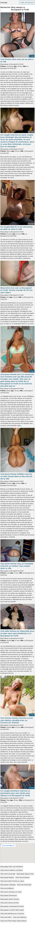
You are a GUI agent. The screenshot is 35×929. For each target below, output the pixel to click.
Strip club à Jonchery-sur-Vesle (11, 892)
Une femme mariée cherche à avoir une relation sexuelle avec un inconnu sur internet (16, 720)
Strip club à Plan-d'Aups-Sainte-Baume (13, 921)
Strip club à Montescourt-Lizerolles (12, 913)
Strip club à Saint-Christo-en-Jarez (12, 881)
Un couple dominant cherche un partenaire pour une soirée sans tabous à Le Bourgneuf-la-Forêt (15, 793)
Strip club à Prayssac (22, 877)
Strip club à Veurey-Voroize (10, 903)
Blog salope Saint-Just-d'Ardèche (12, 866)
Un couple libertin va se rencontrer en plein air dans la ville (16, 228)
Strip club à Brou (6, 917)
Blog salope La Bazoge (8, 885)
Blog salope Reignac (7, 877)
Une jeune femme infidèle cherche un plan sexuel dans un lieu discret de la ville (16, 476)
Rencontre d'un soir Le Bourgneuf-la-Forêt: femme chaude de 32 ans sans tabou (16, 290)
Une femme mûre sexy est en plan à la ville (17, 60)
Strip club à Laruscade (8, 874)
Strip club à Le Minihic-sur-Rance (12, 870)
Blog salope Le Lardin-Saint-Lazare (12, 910)
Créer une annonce (27, 2)
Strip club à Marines (19, 917)
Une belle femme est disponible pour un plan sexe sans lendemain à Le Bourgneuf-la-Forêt (17, 633)
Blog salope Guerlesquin (9, 895)
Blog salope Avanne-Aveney (10, 899)
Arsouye (3, 2)
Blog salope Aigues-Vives (25, 874)
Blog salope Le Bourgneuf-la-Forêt (12, 906)
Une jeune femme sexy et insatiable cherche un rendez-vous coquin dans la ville (16, 565)
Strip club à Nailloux (7, 888)
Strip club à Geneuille (24, 885)
